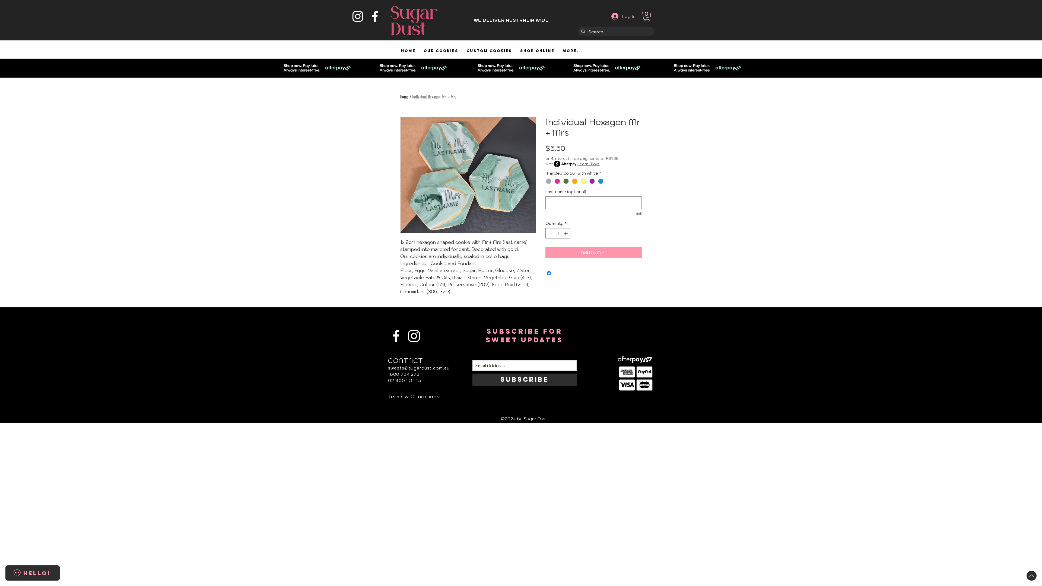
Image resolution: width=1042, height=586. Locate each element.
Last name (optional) (565, 191)
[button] (647, 16)
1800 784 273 (404, 374)
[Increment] (566, 233)
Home (404, 97)
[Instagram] (358, 16)
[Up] (1032, 576)
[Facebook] (375, 16)
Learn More (588, 163)
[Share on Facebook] (549, 273)
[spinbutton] (558, 233)
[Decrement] (550, 233)
